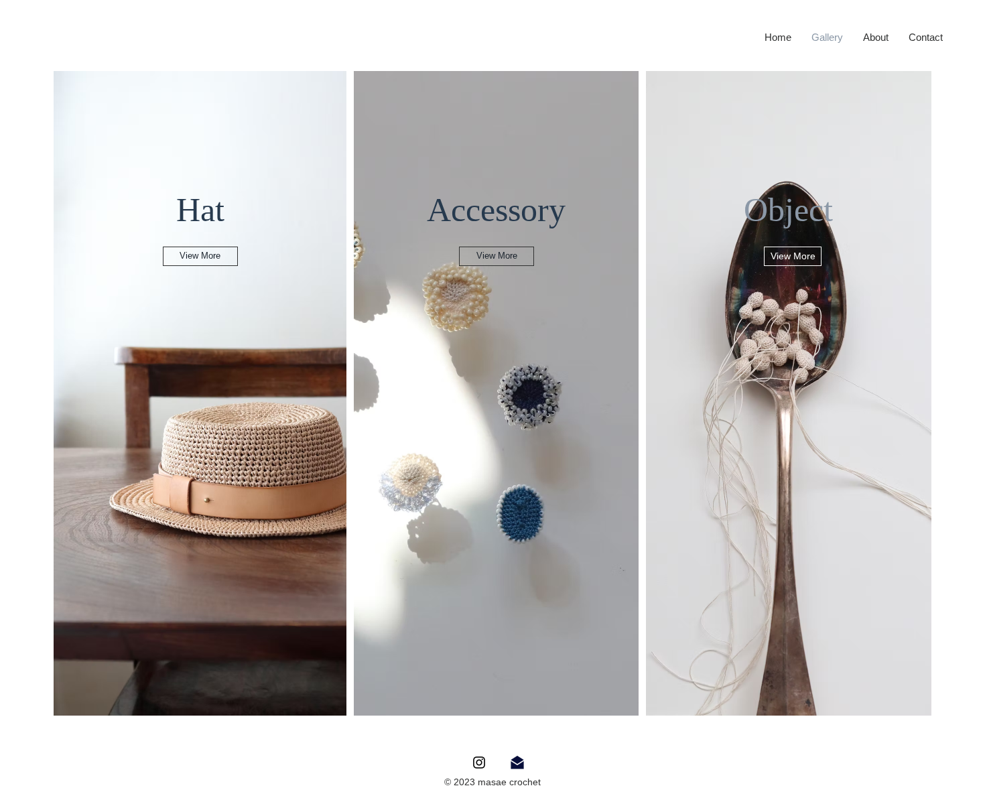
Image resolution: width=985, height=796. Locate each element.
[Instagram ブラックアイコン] (479, 762)
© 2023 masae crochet (492, 782)
